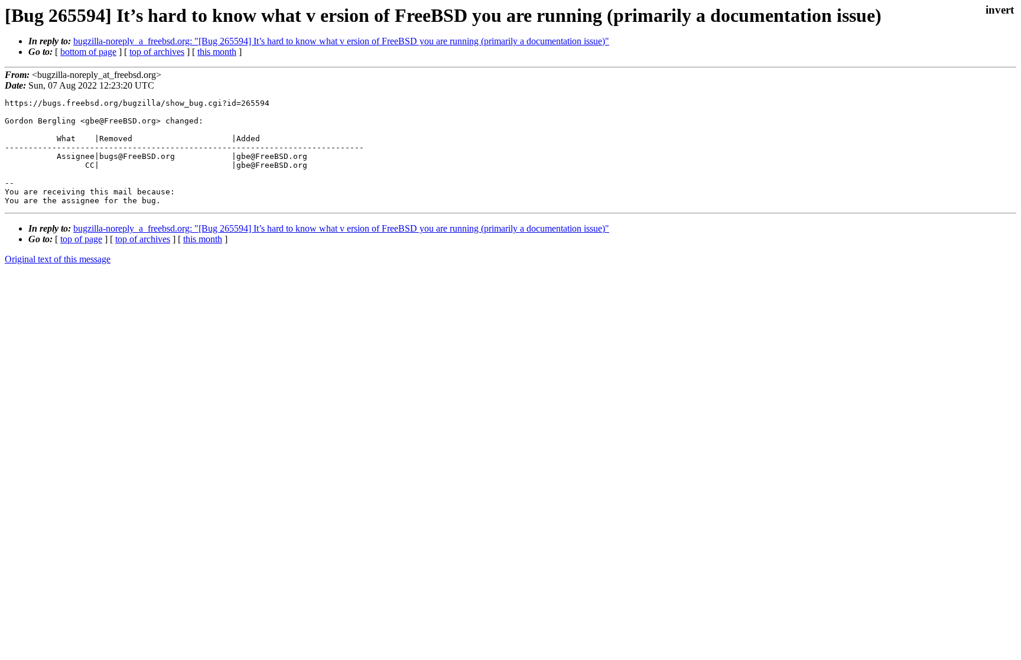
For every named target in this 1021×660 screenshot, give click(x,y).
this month (216, 52)
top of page (81, 239)
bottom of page (88, 52)
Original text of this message (57, 259)
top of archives (156, 52)
